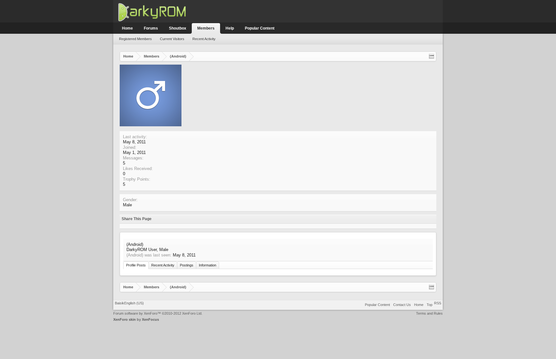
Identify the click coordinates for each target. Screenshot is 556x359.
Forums (151, 28)
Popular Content (259, 28)
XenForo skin (124, 319)
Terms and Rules (429, 313)
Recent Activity (204, 39)
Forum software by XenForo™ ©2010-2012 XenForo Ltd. (157, 313)
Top (429, 305)
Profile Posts (136, 265)
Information (207, 265)
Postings (186, 265)
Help (230, 28)
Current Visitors (172, 39)
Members (206, 28)
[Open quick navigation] (431, 56)
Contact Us (402, 305)
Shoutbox (177, 28)
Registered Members (135, 39)
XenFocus (150, 319)
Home (127, 28)
